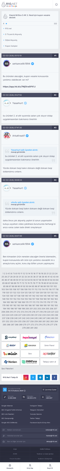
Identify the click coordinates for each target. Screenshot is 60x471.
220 (49, 312)
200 (27, 308)
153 (18, 299)
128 (37, 292)
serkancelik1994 (21, 63)
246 (40, 318)
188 (37, 305)
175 (44, 302)
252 (7, 321)
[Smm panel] (30, 361)
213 (22, 312)
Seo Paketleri (7, 368)
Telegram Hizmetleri (37, 410)
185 (26, 305)
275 (44, 324)
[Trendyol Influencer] (10, 353)
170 (27, 302)
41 (49, 277)
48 (11, 280)
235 (52, 315)
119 (3, 292)
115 (46, 289)
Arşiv (15, 449)
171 (30, 302)
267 (12, 324)
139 (22, 296)
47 (8, 280)
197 (15, 308)
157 (33, 299)
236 (56, 315)
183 (18, 305)
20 (45, 273)
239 (12, 318)
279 (24, 328)
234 (48, 315)
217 (37, 312)
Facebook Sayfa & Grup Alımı (40, 422)
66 (6, 283)
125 (26, 292)
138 (18, 296)
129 (41, 292)
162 (52, 299)
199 (23, 308)
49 (14, 280)
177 (52, 302)
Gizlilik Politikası (45, 449)
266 (8, 324)
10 (19, 273)
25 (3, 277)
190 (45, 305)
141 (30, 296)
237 (3, 318)
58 (40, 280)
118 (56, 289)
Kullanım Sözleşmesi (45, 459)
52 (23, 280)
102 (55, 286)
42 (51, 277)
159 (41, 299)
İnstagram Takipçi (36, 406)
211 (14, 312)
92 (24, 286)
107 (18, 289)
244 (32, 318)
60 (46, 280)
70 (18, 283)
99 (44, 286)
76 (34, 283)
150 (7, 299)
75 (31, 283)
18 (39, 273)
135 (7, 296)
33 (25, 277)
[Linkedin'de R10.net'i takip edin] (47, 377)
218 (41, 312)
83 (53, 283)
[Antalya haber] (30, 345)
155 (26, 299)
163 (56, 299)
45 (3, 280)
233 (44, 315)
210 (11, 312)
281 (31, 328)
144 (41, 296)
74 (29, 283)
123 (18, 292)
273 (36, 324)
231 (36, 315)
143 (37, 296)
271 (28, 324)
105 (10, 289)
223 (3, 315)
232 (40, 315)
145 (45, 296)
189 (41, 305)
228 (24, 315)
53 (25, 280)
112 (36, 289)
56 (34, 280)
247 (44, 318)
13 (26, 273)
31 (20, 277)
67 (9, 283)
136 (11, 296)
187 (33, 305)
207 (55, 308)
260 (40, 321)
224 (7, 315)
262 (48, 321)
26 (6, 277)
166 (12, 302)
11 (21, 273)
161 (48, 299)
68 (12, 283)
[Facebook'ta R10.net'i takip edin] (54, 377)
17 (37, 273)
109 (25, 289)
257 (28, 321)
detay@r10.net (51, 441)
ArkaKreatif (18, 135)
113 (39, 289)
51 (20, 280)
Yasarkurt (17, 103)
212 (18, 312)
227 (20, 315)
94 (30, 286)
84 (56, 283)
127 (33, 292)
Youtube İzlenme (36, 414)
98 (41, 286)
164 (4, 302)
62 (51, 280)
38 (40, 277)
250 (56, 318)
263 (52, 321)
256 (24, 321)
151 (11, 299)
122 (14, 292)
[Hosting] (49, 337)
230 (32, 315)
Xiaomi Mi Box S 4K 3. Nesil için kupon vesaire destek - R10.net (9, 4)
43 (54, 277)
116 (50, 289)
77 (37, 283)
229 (28, 315)
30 (17, 277)
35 (31, 277)
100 (48, 286)
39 (43, 277)
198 (19, 308)
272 (32, 324)
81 (48, 283)
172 (34, 302)
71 (20, 283)
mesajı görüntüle (18, 152)
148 (56, 296)
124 (22, 292)
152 (14, 299)
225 (12, 315)
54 (28, 280)
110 (29, 289)
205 (47, 308)
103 (3, 289)
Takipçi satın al (49, 362)
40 (46, 277)
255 (20, 321)
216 (33, 312)
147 (52, 296)
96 (36, 286)
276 (48, 324)
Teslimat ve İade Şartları (45, 454)
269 (20, 324)
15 (32, 273)
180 (7, 305)
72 (23, 283)
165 (8, 302)
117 (53, 289)
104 (7, 289)
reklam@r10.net (51, 430)
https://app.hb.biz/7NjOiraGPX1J (19, 86)
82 (50, 283)
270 (24, 324)
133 (56, 292)
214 (26, 312)
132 (52, 292)
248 (48, 318)
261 (44, 321)
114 (43, 289)
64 (57, 280)
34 (28, 277)
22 (50, 273)
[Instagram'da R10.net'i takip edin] (26, 377)
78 (39, 283)
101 (51, 286)
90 (19, 286)
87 (10, 286)
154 (22, 299)
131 (48, 292)
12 (24, 273)
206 (51, 308)
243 (28, 318)
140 (26, 296)
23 (53, 273)
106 (14, 289)
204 (43, 308)
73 (26, 283)
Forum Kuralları (15, 459)
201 (31, 308)
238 (7, 318)
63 (54, 280)
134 (3, 296)
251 (3, 321)
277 (51, 324)
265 (4, 324)
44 (57, 277)
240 (16, 318)
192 (52, 305)
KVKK (15, 454)
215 (29, 312)
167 (15, 302)
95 (33, 286)
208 (3, 312)
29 (14, 277)
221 (52, 312)
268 (16, 324)
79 (42, 283)
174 (41, 302)
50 (17, 280)
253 (11, 321)
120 (7, 292)
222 (56, 312)
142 (33, 296)
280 (28, 328)
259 (36, 321)
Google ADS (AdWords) (9, 422)
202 (35, 308)
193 (56, 305)
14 (29, 273)
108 (22, 289)
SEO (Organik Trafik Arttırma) (11, 410)
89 (16, 286)
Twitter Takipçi (35, 418)
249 (52, 318)
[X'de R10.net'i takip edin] (33, 377)
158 (37, 299)
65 (3, 283)
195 (8, 308)
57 (37, 280)
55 (31, 280)
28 (11, 277)
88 (13, 286)
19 (42, 273)
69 (15, 283)
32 (23, 277)
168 (19, 302)
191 (48, 305)
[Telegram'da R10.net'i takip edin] (40, 377)
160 (45, 299)
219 (44, 312)
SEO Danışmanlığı (7, 418)
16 (34, 273)
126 (29, 292)
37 (37, 277)
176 (48, 302)
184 (22, 305)
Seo (30, 353)
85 (4, 286)
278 (55, 324)
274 (40, 324)
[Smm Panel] (10, 337)
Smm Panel (49, 345)
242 (23, 318)
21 (48, 273)
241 (19, 318)
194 (4, 308)
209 (7, 312)
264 (56, 321)
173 (37, 302)
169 (23, 302)
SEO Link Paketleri (7, 414)
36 (34, 277)
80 (45, 283)
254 (15, 321)
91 (22, 286)
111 (32, 289)
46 (6, 280)
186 (30, 305)
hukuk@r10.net (51, 436)
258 (32, 321)
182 (14, 305)
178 (55, 302)
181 (11, 305)
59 (43, 280)
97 (39, 286)
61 (49, 280)
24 (56, 273)
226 (16, 315)
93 (27, 286)
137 (15, 296)
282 (36, 328)
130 (44, 292)
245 (36, 318)
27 (8, 277)
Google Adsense (7, 406)
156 (30, 299)
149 (3, 299)
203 (39, 308)
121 (11, 292)
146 (48, 296)
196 (12, 308)
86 (7, 286)
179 (3, 305)
